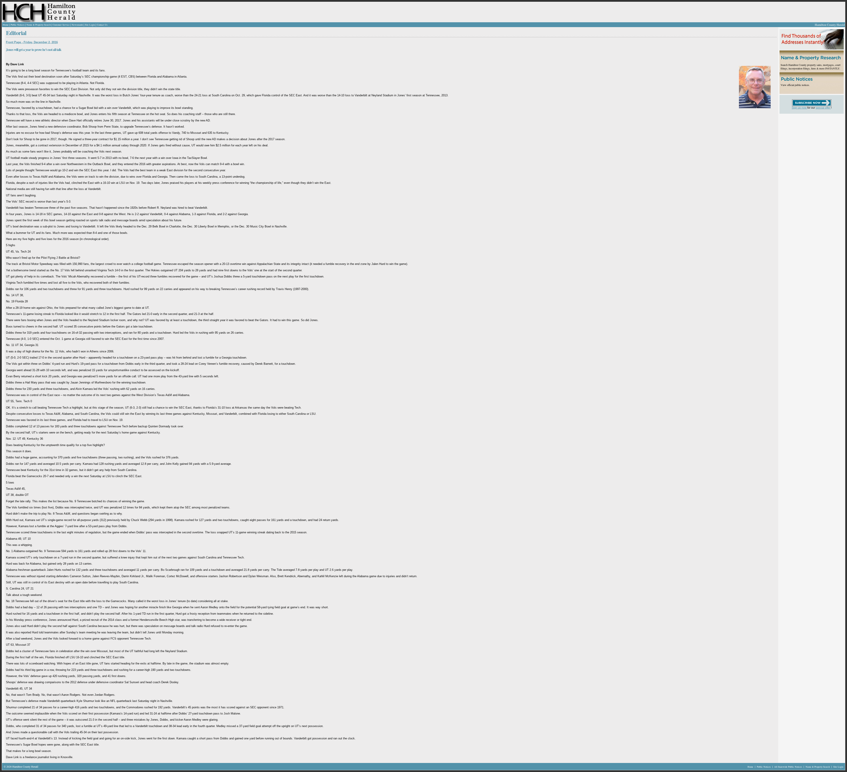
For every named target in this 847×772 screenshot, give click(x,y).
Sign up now (799, 107)
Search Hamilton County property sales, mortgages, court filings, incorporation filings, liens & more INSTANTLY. (810, 66)
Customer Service (61, 24)
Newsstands (77, 24)
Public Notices (17, 24)
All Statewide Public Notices (788, 766)
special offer (823, 107)
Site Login (90, 24)
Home (6, 24)
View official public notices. (795, 85)
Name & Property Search (38, 24)
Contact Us (102, 24)
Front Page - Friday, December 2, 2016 (32, 42)
